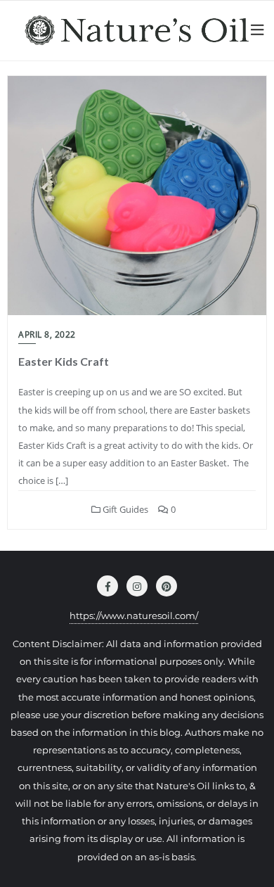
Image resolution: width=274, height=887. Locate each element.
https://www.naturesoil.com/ (134, 615)
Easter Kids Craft (63, 361)
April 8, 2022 (47, 334)
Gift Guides (124, 509)
